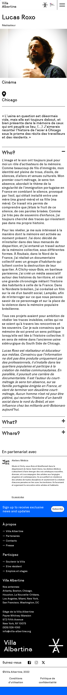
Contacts (11, 540)
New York (32, 598)
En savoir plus (18, 497)
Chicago (27, 590)
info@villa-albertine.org (17, 631)
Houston (8, 594)
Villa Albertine (9, 5)
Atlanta (7, 590)
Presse (10, 545)
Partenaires (13, 535)
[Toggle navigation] (62, 5)
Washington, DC (29, 602)
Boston (17, 590)
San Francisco (11, 602)
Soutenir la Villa (15, 561)
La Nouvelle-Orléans (26, 594)
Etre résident (14, 566)
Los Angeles (10, 598)
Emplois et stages (16, 570)
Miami (22, 598)
